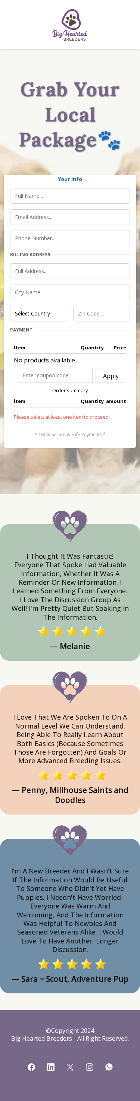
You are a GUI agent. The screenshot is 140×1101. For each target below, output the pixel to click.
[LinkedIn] (50, 1067)
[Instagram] (89, 1067)
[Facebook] (31, 1067)
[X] (70, 1067)
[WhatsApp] (109, 1067)
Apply (111, 376)
